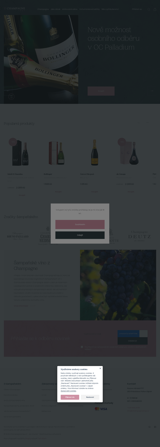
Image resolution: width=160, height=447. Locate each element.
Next (147, 122)
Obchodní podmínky (50, 400)
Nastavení (90, 397)
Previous (139, 122)
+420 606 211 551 (133, 408)
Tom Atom (42, 438)
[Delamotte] (81, 235)
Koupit (101, 91)
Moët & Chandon (15, 174)
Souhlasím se (115, 348)
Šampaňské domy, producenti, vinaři (19, 406)
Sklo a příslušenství (110, 9)
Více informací (21, 306)
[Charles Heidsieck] (20, 235)
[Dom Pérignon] (141, 235)
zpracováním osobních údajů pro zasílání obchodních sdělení (115, 348)
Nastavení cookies (75, 406)
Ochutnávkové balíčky (89, 9)
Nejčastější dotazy (49, 389)
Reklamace (46, 411)
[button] (149, 9)
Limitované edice (69, 9)
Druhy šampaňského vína (14, 400)
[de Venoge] (50, 235)
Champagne (43, 9)
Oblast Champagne (12, 389)
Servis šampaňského (12, 417)
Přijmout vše (69, 397)
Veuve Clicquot (87, 174)
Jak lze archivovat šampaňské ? (17, 411)
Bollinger (48, 174)
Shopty (28, 438)
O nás (44, 395)
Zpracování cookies (68, 391)
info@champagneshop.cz (138, 411)
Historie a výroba (11, 395)
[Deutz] (111, 235)
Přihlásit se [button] (137, 9)
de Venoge (121, 174)
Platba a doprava (49, 406)
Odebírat (132, 341)
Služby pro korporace (103, 389)
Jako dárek (55, 9)
